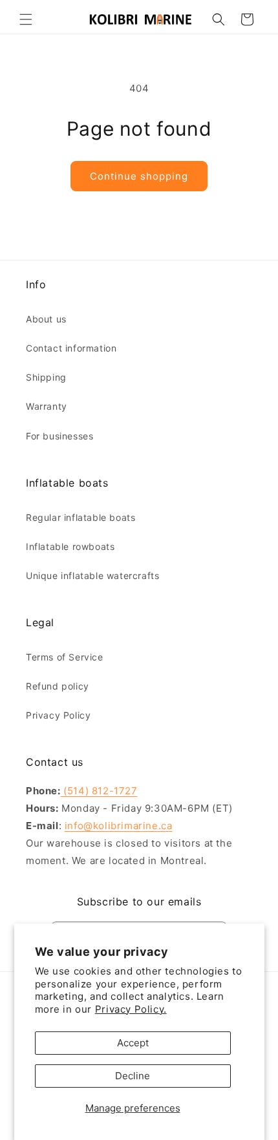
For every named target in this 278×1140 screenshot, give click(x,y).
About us (46, 318)
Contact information (71, 348)
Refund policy (57, 686)
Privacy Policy (58, 715)
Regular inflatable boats (80, 517)
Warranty (46, 406)
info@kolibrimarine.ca (119, 825)
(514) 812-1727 (99, 791)
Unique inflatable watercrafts (92, 575)
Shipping (46, 377)
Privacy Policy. (131, 1009)
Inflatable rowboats (70, 546)
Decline (132, 1076)
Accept (133, 1043)
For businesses (59, 435)
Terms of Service (64, 656)
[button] (26, 19)
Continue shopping (139, 176)
